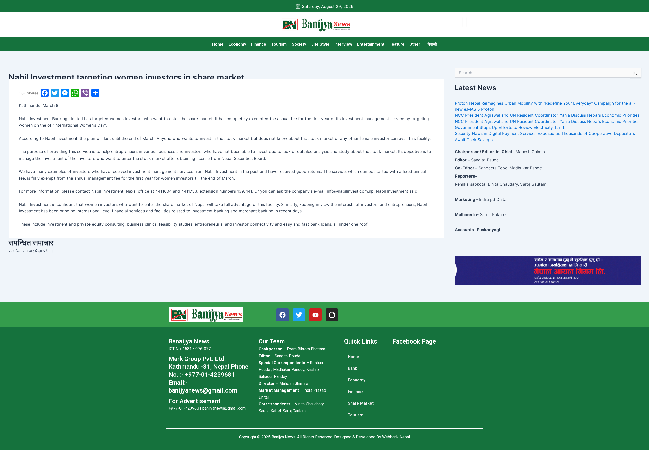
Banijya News (283, 437)
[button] (416, 44)
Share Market (361, 403)
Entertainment (370, 44)
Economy (237, 44)
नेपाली (432, 44)
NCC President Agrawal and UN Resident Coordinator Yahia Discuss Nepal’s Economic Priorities (547, 115)
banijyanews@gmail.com (224, 408)
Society (299, 44)
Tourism (279, 44)
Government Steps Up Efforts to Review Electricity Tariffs (510, 127)
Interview (343, 44)
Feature (396, 44)
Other (414, 44)
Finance (258, 44)
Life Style (320, 44)
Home (218, 44)
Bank (352, 368)
